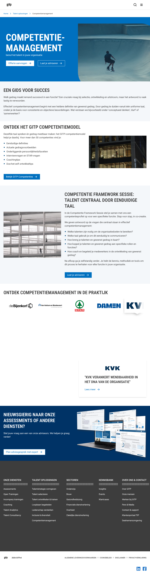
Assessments (10, 489)
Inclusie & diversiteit (41, 515)
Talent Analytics (11, 510)
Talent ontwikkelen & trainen (45, 499)
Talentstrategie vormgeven (44, 489)
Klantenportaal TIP (130, 515)
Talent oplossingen (20, 14)
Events (102, 494)
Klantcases (104, 499)
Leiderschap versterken (42, 510)
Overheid (70, 510)
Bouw (68, 494)
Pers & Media (128, 505)
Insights (102, 489)
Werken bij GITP (129, 499)
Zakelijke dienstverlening (77, 515)
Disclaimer (120, 558)
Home (6, 14)
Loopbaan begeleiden (42, 505)
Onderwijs (70, 489)
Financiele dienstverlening (78, 505)
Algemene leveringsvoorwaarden (80, 558)
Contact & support (130, 510)
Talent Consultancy (12, 515)
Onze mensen (128, 494)
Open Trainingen (11, 494)
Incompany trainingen (13, 499)
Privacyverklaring (137, 558)
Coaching (8, 505)
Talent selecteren (40, 494)
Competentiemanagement (44, 520)
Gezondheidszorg (74, 499)
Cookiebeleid (106, 558)
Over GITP (126, 489)
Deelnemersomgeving (132, 520)
